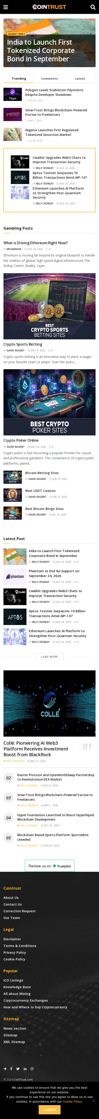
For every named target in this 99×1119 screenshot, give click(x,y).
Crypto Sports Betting (22, 344)
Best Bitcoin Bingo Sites (44, 508)
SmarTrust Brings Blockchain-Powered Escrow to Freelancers (56, 112)
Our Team (11, 918)
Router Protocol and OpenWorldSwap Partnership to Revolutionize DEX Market (55, 777)
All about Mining (17, 993)
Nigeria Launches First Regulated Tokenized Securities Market (52, 132)
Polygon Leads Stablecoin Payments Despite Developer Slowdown (54, 92)
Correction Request (19, 911)
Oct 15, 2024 (51, 825)
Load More (49, 656)
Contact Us (12, 904)
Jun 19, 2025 (37, 350)
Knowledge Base (17, 987)
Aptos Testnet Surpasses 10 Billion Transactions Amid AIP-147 (60, 175)
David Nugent (16, 350)
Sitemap (10, 1035)
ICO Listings (13, 980)
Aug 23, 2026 (67, 203)
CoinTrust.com (23, 1079)
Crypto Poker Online (21, 440)
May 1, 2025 (50, 805)
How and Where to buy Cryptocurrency (35, 1007)
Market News (16, 33)
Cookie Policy (14, 959)
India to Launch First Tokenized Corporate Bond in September (41, 50)
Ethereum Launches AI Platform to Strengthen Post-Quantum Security (58, 193)
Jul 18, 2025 (59, 514)
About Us (11, 897)
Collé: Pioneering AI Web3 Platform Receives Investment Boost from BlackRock (35, 749)
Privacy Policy (14, 952)
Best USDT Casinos (40, 490)
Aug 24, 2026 (67, 168)
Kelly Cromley (44, 168)
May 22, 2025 (38, 446)
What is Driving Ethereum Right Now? (35, 242)
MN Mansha (14, 249)
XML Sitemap (14, 1042)
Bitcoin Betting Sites (41, 473)
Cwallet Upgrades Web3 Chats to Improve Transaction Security (59, 159)
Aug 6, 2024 (50, 785)
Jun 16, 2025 (59, 496)
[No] (93, 1100)
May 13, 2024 (37, 761)
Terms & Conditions (19, 946)
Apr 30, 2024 (51, 845)
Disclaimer (12, 939)
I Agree (49, 1110)
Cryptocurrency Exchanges (25, 1000)
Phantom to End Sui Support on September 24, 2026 (54, 573)
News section (14, 1028)
